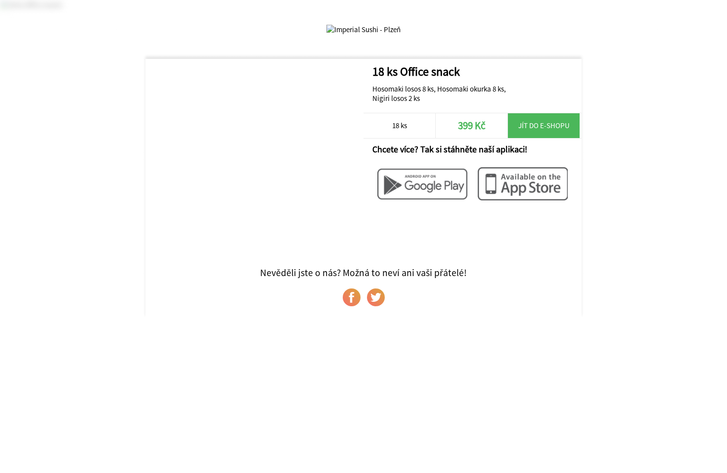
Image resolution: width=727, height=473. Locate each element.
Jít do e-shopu (544, 125)
